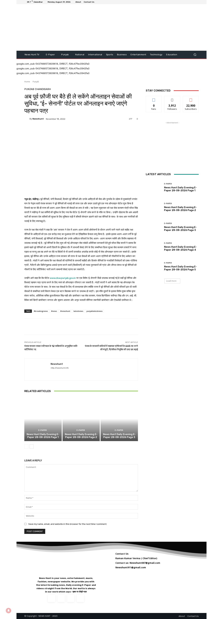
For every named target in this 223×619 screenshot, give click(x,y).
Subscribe (191, 98)
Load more (171, 280)
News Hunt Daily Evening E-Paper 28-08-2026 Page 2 (81, 436)
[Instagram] (61, 598)
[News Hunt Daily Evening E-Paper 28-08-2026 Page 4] (154, 247)
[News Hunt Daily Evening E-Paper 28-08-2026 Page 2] (81, 418)
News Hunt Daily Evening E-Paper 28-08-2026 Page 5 (180, 268)
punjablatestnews (95, 311)
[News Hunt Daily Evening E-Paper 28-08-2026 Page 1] (43, 418)
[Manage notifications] (8, 610)
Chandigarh (43, 89)
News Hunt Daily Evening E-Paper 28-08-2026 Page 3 (119, 436)
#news (54, 311)
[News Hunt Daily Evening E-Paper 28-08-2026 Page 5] (154, 266)
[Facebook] (52, 372)
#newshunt (65, 311)
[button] (195, 55)
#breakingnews (41, 311)
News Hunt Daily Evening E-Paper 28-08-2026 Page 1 (43, 436)
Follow (172, 98)
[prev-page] (26, 446)
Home (27, 81)
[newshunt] (27, 119)
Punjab (36, 81)
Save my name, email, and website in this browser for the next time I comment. (67, 524)
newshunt (38, 119)
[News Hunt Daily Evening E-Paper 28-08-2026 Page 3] (119, 418)
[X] (70, 598)
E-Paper (42, 430)
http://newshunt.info (59, 368)
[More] (169, 326)
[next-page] (32, 446)
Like (154, 98)
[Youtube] (80, 598)
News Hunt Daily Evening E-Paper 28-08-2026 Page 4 (180, 248)
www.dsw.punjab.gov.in (63, 278)
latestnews (78, 311)
